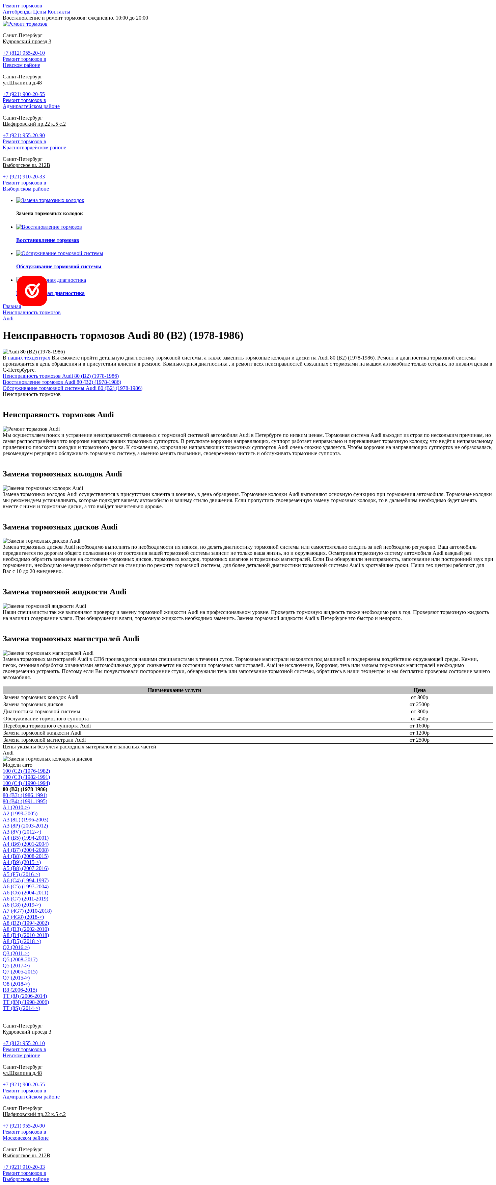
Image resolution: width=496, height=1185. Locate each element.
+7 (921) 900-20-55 (24, 94)
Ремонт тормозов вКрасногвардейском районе (34, 144)
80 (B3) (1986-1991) (25, 795)
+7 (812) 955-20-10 (24, 53)
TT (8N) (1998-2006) (26, 1002)
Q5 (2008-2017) (20, 959)
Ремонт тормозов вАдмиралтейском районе (31, 103)
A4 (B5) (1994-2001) (26, 838)
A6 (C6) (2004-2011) (25, 892)
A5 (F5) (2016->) (21, 874)
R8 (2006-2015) (20, 990)
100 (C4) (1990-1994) (26, 783)
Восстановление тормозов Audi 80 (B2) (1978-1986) (62, 382)
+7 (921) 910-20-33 (24, 176)
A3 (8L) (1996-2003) (25, 819)
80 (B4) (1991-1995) (25, 801)
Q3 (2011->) (16, 953)
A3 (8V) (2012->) (22, 832)
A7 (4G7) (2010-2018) (27, 911)
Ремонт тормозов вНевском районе (24, 62)
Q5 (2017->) (16, 965)
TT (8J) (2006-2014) (25, 996)
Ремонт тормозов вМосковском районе (26, 1135)
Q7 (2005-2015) (20, 971)
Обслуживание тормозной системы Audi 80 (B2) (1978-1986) (72, 388)
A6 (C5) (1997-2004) (26, 886)
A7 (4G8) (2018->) (23, 917)
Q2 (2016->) (16, 947)
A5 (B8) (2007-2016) (26, 868)
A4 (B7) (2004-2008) (26, 850)
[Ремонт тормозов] (25, 24)
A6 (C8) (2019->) (22, 905)
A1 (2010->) (16, 807)
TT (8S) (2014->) (21, 1008)
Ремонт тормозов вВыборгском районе (26, 186)
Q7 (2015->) (16, 978)
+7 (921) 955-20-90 (24, 135)
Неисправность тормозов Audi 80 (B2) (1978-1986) (61, 376)
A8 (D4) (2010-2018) (26, 935)
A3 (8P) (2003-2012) (25, 826)
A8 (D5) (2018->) (22, 941)
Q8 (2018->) (16, 984)
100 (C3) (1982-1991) (26, 777)
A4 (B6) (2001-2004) (26, 844)
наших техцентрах (29, 358)
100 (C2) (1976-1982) (26, 771)
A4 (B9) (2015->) (22, 862)
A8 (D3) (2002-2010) (26, 929)
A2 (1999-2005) (20, 813)
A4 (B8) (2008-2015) (26, 856)
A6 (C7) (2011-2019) (25, 899)
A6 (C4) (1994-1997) (26, 880)
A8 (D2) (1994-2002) (26, 923)
